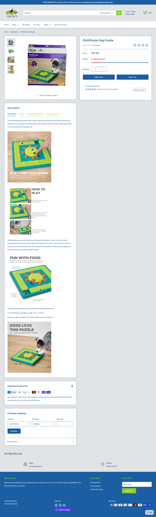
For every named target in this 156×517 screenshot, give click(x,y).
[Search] (119, 13)
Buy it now (132, 77)
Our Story (36, 25)
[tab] (12, 114)
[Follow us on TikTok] (64, 505)
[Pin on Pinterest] (138, 45)
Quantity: (86, 69)
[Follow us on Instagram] (60, 505)
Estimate (14, 431)
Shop (14, 25)
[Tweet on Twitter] (142, 45)
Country (11, 419)
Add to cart (99, 77)
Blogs (46, 25)
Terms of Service (96, 489)
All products (14, 32)
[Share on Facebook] (134, 45)
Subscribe (129, 491)
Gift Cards (26, 25)
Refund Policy (12, 442)
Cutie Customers (60, 25)
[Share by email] (146, 45)
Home (6, 25)
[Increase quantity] (104, 69)
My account (130, 14)
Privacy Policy (95, 482)
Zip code (60, 419)
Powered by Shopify (10, 504)
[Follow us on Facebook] (56, 505)
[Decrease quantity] (93, 69)
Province (35, 419)
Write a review (139, 90)
